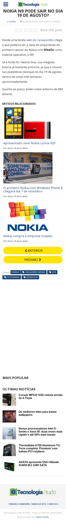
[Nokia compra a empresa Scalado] (27, 202)
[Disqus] (33, 327)
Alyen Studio (42, 516)
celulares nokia (35, 272)
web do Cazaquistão (40, 40)
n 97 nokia (13, 277)
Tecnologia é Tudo (33, 4)
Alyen (12, 21)
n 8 (54, 272)
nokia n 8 (32, 277)
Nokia (15, 272)
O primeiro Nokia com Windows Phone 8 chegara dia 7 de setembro (32, 189)
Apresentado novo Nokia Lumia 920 (29, 143)
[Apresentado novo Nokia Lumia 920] (27, 109)
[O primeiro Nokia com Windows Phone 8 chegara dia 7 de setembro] (27, 154)
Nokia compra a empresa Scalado (27, 236)
